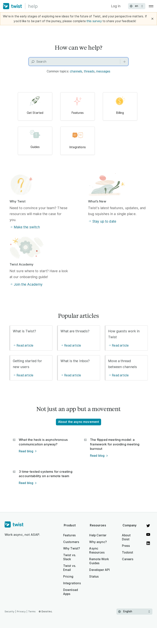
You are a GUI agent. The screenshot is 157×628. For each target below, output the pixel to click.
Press (126, 546)
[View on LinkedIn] (148, 543)
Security (9, 611)
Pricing (68, 576)
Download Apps (70, 592)
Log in (116, 6)
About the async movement (78, 422)
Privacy (21, 611)
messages (103, 71)
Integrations (72, 583)
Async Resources (96, 550)
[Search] (124, 62)
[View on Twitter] (148, 525)
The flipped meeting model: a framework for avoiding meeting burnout (114, 444)
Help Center (97, 535)
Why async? (98, 542)
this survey (94, 21)
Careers (127, 559)
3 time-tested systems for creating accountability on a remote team (45, 474)
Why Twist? (71, 548)
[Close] (152, 19)
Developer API (99, 570)
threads (89, 71)
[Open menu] (151, 6)
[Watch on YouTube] (148, 534)
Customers (71, 542)
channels (76, 71)
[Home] (20, 6)
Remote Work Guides (99, 561)
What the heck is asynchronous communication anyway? (43, 442)
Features (69, 535)
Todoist (127, 552)
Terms (32, 611)
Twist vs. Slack (69, 557)
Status (94, 576)
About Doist (126, 537)
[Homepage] (22, 524)
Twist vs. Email (69, 568)
